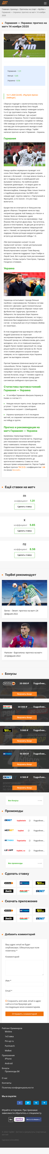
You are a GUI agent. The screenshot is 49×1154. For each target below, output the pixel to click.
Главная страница (10, 9)
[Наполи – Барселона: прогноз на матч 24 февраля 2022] (24, 646)
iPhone (8, 1058)
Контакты (6, 1083)
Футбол (41, 9)
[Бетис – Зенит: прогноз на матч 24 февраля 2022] (24, 604)
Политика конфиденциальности (18, 1087)
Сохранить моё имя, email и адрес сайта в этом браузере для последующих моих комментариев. (23, 1004)
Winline (8, 1031)
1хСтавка (9, 1036)
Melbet (8, 1050)
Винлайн (16, 470)
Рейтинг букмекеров (12, 1028)
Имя (8, 980)
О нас (4, 1078)
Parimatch (10, 1046)
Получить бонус (24, 694)
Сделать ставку (24, 506)
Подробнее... (39, 683)
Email (8, 990)
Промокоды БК (12, 1071)
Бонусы (5, 1068)
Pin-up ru (9, 1041)
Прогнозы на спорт (28, 9)
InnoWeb (15, 1140)
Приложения (8, 1055)
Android (9, 1063)
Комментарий (12, 956)
